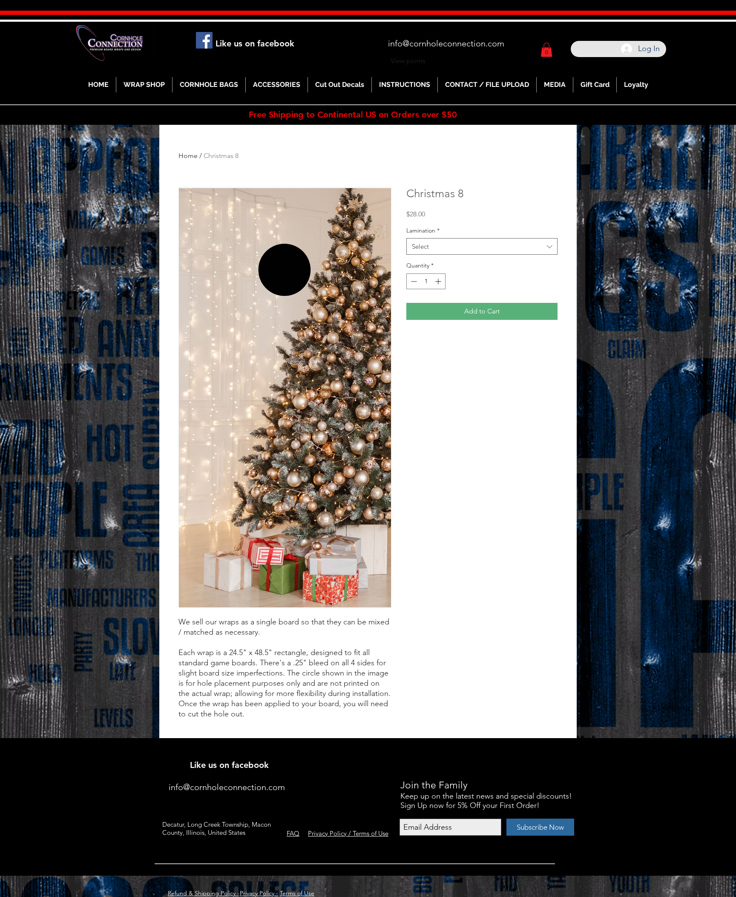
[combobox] (482, 246)
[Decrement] (413, 281)
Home (188, 156)
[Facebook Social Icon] (204, 40)
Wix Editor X (494, 753)
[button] (546, 50)
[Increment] (439, 281)
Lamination (423, 230)
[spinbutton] (426, 281)
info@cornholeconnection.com (446, 43)
